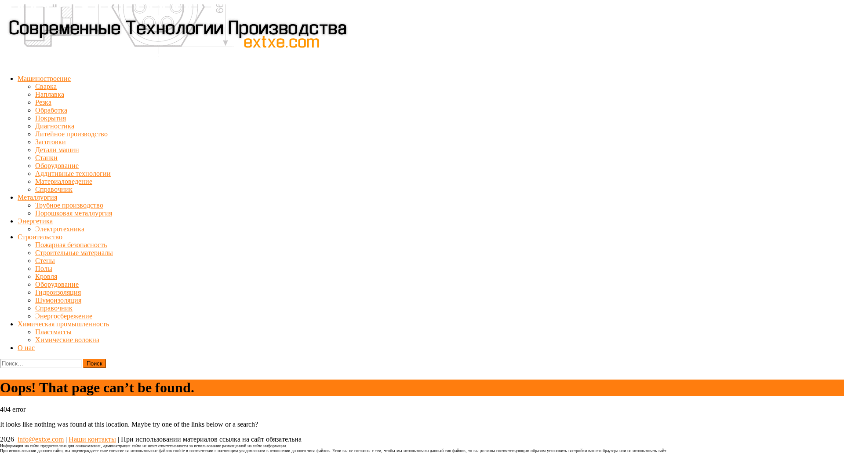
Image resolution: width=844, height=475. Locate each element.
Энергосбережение (63, 316)
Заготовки (50, 142)
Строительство (40, 237)
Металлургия (37, 197)
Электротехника (59, 229)
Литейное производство (71, 134)
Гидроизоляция (58, 292)
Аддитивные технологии (73, 173)
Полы (43, 268)
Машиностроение (44, 78)
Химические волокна (67, 339)
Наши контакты (92, 439)
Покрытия (50, 118)
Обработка (51, 110)
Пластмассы (53, 332)
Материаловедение (63, 181)
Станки (46, 157)
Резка (43, 102)
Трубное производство (69, 205)
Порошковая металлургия (73, 213)
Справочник (54, 189)
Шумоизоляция (58, 300)
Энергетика (35, 221)
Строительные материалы (74, 252)
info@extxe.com (41, 439)
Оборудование (57, 165)
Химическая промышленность (63, 324)
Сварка (46, 86)
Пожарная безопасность (71, 244)
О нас (26, 347)
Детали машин (57, 149)
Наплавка (49, 94)
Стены (45, 260)
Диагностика (54, 126)
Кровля (46, 276)
